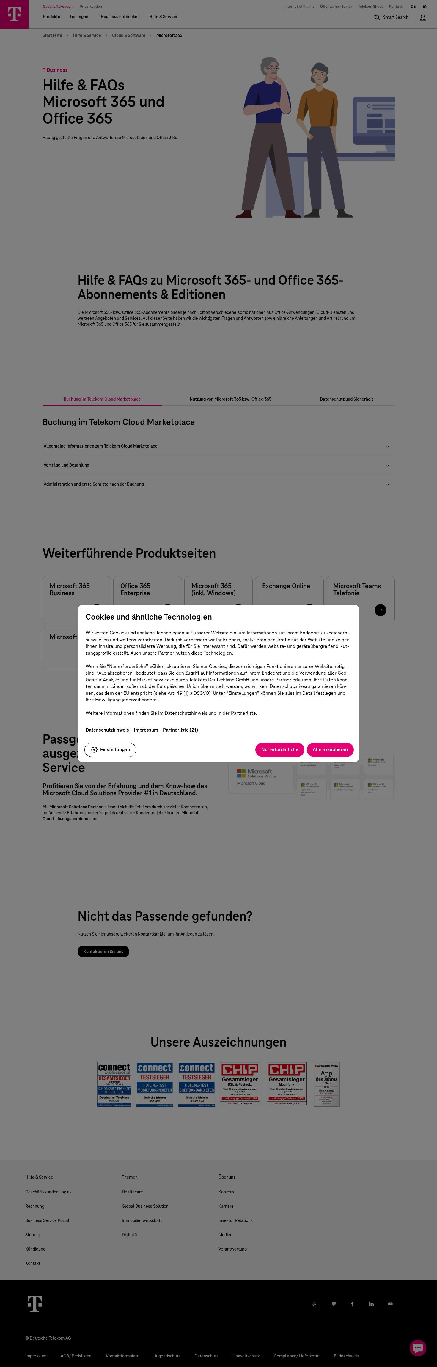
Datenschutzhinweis (107, 730)
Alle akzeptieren (330, 750)
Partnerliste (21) (180, 730)
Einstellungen (115, 750)
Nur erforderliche (279, 750)
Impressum (146, 730)
